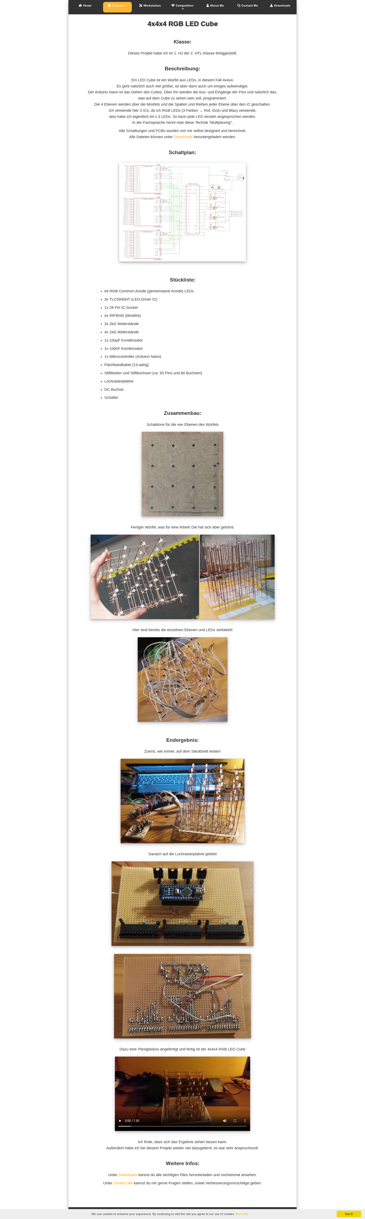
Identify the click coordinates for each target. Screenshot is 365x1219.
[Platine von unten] (182, 1041)
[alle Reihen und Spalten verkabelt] (182, 725)
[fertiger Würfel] (237, 622)
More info (242, 1214)
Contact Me (123, 1183)
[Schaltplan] (182, 264)
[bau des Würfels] (145, 622)
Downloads (183, 137)
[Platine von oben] (182, 949)
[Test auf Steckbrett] (182, 846)
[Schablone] (182, 519)
